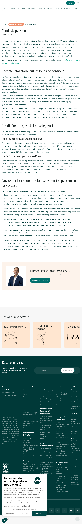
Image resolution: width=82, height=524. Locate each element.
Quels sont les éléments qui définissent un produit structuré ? (62, 489)
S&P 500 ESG (75, 424)
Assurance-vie (15, 8)
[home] (12, 3)
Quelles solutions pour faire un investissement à (46, 419)
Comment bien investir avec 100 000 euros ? (46, 473)
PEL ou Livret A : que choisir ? (45, 403)
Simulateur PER (75, 403)
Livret (40, 8)
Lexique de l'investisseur (16, 24)
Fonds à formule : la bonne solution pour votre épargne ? (62, 470)
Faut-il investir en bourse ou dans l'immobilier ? (62, 410)
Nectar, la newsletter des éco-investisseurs (75, 461)
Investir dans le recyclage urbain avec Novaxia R (62, 392)
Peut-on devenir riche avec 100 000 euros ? (46, 457)
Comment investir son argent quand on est (46, 451)
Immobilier (50, 8)
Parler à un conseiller (9, 395)
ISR (44, 8)
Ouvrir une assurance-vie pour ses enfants (30, 399)
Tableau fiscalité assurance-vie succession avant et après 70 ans (30, 407)
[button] (4, 520)
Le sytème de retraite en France (75, 478)
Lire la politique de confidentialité (17, 506)
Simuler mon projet (8, 392)
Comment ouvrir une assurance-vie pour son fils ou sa (30, 425)
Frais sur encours (74, 432)
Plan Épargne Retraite (29, 8)
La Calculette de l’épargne (75, 397)
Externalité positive (74, 420)
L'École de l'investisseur (75, 454)
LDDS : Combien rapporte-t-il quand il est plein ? (62, 454)
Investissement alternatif (64, 8)
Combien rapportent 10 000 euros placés (62, 445)
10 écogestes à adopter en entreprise (28, 473)
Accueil (6, 8)
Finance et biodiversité (75, 483)
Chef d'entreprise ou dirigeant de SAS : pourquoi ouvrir (30, 448)
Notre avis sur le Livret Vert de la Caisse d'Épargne (46, 397)
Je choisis (24, 513)
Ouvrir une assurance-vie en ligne (29, 392)
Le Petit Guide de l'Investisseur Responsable (75, 447)
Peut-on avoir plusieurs (28, 455)
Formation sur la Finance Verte (74, 470)
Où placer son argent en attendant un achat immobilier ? (62, 401)
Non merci (10, 513)
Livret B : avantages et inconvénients (47, 391)
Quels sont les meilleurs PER (28, 440)
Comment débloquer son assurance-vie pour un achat (30, 416)
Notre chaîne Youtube (75, 407)
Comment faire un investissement (46, 427)
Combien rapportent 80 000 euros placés (62, 425)
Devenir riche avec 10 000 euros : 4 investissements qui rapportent (47, 465)
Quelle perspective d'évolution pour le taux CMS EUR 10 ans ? (62, 435)
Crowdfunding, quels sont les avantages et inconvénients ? (61, 479)
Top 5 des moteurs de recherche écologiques (30, 466)
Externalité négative (74, 428)
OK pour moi (39, 513)
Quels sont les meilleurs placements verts (46, 435)
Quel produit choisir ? (75, 391)
